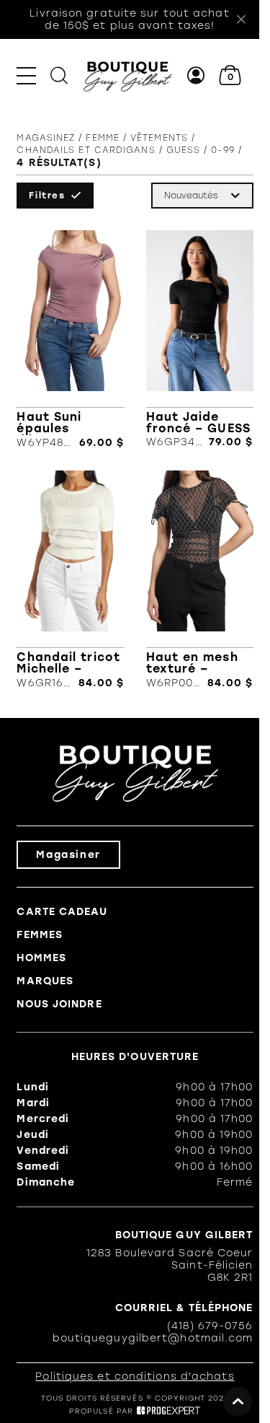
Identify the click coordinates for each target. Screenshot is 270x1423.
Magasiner (68, 855)
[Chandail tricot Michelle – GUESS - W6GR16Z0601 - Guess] (70, 579)
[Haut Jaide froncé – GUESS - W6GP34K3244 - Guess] (199, 339)
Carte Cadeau (62, 912)
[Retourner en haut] (237, 1401)
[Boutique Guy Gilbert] (127, 75)
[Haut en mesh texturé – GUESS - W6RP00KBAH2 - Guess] (199, 579)
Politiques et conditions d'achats (134, 1376)
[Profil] (196, 75)
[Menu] (26, 75)
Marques (45, 981)
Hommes (41, 958)
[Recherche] (59, 75)
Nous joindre (59, 1004)
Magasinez (46, 138)
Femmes (40, 935)
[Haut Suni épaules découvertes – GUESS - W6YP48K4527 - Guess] (70, 339)
